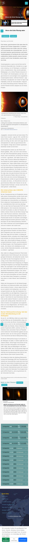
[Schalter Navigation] (26, 3)
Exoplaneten (5, 36)
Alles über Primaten (7, 507)
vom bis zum (15, 426)
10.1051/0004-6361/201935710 (10, 129)
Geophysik (13, 36)
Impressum (5, 496)
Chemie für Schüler (7, 513)
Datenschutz (5, 499)
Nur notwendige (14, 539)
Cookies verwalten (6, 501)
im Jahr (12, 448)
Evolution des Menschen (8, 504)
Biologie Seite (5, 510)
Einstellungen (22, 539)
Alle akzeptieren (6, 539)
